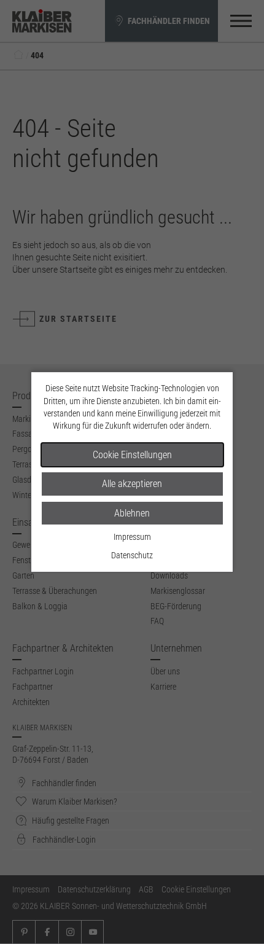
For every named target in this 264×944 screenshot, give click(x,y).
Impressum (132, 537)
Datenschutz (132, 555)
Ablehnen (132, 513)
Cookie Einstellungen (132, 455)
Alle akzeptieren (132, 484)
